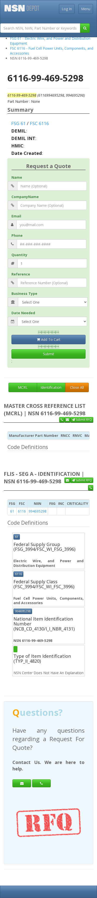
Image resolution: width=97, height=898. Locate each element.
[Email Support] (67, 419)
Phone (17, 235)
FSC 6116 (39, 123)
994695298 (38, 511)
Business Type (24, 293)
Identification (51, 387)
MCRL (23, 387)
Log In (67, 8)
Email (16, 216)
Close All (77, 387)
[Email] (21, 783)
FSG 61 (18, 123)
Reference (20, 274)
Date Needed (23, 313)
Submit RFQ (83, 419)
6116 (22, 511)
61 (12, 511)
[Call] (41, 783)
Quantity (19, 254)
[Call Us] (61, 419)
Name (16, 177)
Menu (85, 8)
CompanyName (25, 196)
